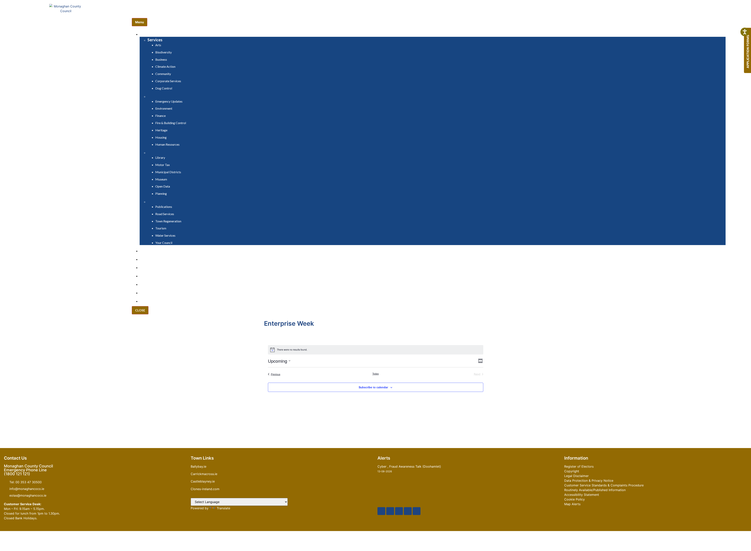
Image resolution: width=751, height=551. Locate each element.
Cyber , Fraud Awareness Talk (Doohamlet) (409, 466)
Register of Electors (579, 466)
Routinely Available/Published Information (595, 490)
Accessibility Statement (581, 495)
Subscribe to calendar (373, 387)
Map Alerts (572, 504)
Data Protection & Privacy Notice (588, 480)
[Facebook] (381, 511)
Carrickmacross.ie (204, 474)
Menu (139, 22)
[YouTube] (399, 511)
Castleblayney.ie (203, 481)
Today (375, 373)
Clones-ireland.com (205, 489)
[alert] (375, 349)
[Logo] (66, 23)
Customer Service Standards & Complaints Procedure (604, 485)
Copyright (571, 471)
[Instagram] (408, 511)
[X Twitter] (390, 511)
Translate (223, 508)
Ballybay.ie (198, 466)
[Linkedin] (416, 511)
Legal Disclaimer (576, 476)
